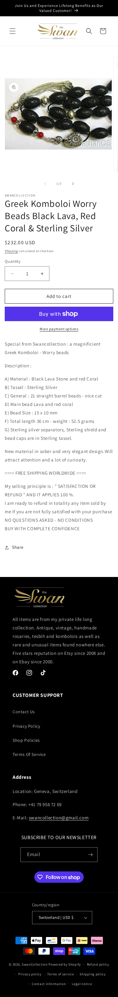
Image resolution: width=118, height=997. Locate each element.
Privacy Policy (26, 726)
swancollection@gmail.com (58, 818)
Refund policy (98, 964)
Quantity (12, 261)
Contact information (49, 984)
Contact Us (24, 711)
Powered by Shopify (64, 964)
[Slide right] (73, 184)
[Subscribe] (90, 854)
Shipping (11, 251)
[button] (13, 31)
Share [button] (18, 547)
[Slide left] (45, 184)
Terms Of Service (29, 754)
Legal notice (82, 984)
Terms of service (60, 974)
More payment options (59, 328)
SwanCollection (35, 964)
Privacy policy (30, 974)
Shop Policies (26, 740)
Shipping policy (93, 974)
